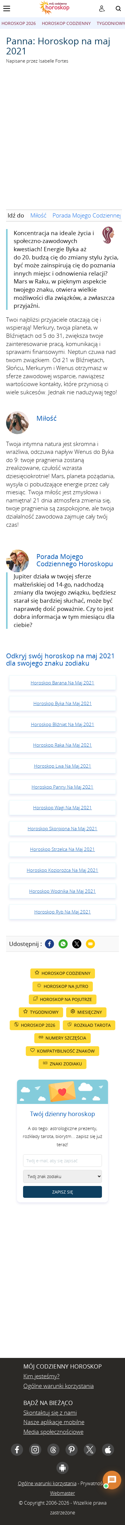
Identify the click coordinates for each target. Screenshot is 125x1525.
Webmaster (62, 1493)
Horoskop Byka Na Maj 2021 (62, 703)
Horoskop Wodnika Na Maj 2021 (62, 891)
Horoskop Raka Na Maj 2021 (62, 745)
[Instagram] (35, 1449)
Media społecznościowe (53, 1432)
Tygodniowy (44, 1012)
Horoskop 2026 (19, 23)
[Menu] (6, 8)
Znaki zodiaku (66, 1064)
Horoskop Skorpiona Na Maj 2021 (62, 828)
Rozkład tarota (92, 1025)
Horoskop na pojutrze (66, 999)
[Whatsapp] (63, 943)
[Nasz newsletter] (102, 8)
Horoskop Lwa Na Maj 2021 (62, 766)
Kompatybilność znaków (66, 1051)
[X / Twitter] (89, 1449)
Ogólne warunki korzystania (58, 1386)
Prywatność (92, 1483)
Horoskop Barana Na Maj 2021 (62, 683)
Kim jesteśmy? (41, 1376)
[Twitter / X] (76, 943)
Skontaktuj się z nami (50, 1413)
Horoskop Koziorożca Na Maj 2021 (62, 870)
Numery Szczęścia (66, 1038)
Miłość (38, 215)
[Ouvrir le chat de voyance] (111, 1480)
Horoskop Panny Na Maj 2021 (62, 787)
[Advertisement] (62, 141)
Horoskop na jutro (66, 986)
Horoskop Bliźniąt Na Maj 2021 (62, 724)
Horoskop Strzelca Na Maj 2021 (62, 849)
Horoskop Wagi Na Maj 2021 (62, 807)
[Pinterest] (71, 1449)
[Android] (62, 1468)
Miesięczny (89, 1012)
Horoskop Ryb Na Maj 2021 (62, 912)
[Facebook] (49, 943)
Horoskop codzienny (66, 23)
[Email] (90, 943)
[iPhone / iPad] (108, 1449)
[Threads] (53, 1449)
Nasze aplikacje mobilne (53, 1422)
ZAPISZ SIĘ (62, 1192)
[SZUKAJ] (118, 8)
